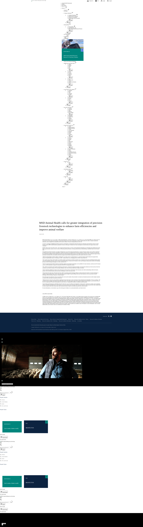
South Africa (70, 170)
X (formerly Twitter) (66, 304)
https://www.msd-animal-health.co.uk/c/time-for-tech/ (76, 287)
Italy (69, 140)
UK (98, 0)
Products (3, 399)
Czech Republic (71, 130)
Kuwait (69, 72)
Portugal (69, 144)
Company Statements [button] (68, 13)
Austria (69, 126)
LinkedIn (59, 304)
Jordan (69, 71)
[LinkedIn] (111, 316)
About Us (65, 10)
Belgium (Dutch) (71, 127)
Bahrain (69, 65)
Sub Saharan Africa (67, 169)
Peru (69, 99)
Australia (70, 108)
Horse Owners (64, 6)
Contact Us (91, 0)
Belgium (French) (71, 128)
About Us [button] (63, 8)
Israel (69, 68)
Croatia (69, 129)
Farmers (63, 4)
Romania (70, 145)
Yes (2, 523)
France (69, 133)
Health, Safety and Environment (74, 18)
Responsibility (71, 26)
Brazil (69, 91)
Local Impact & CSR (72, 27)
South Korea (70, 116)
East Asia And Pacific (68, 107)
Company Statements (72, 15)
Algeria (69, 64)
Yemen (69, 82)
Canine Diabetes (4, 401)
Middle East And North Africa (69, 63)
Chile (69, 92)
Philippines (70, 115)
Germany (70, 134)
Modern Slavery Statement (73, 16)
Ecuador (69, 94)
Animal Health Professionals (67, 3)
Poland (69, 143)
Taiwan (69, 117)
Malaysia (70, 111)
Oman (69, 75)
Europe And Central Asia (68, 125)
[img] (73, 45)
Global (65, 176)
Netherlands (70, 141)
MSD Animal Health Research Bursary (75, 28)
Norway (69, 142)
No (4, 523)
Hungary (70, 138)
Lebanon (70, 73)
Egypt (69, 66)
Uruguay (70, 100)
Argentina (70, 90)
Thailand (70, 118)
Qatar (69, 78)
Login (104, 0)
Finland (69, 132)
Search (63, 186)
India (69, 162)
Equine (3, 403)
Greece (69, 137)
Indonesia (70, 109)
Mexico (69, 97)
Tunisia (69, 80)
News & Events (67, 34)
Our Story (66, 11)
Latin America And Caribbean (69, 89)
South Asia (66, 161)
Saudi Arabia (70, 79)
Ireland (69, 139)
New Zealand (70, 112)
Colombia (70, 93)
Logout (110, 0)
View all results (4, 437)
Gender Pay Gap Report (72, 17)
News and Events (5, 405)
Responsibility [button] (66, 24)
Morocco (70, 74)
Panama (69, 98)
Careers (65, 36)
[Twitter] (108, 316)
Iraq (69, 67)
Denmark (70, 131)
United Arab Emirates (72, 81)
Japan (69, 110)
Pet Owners (64, 5)
